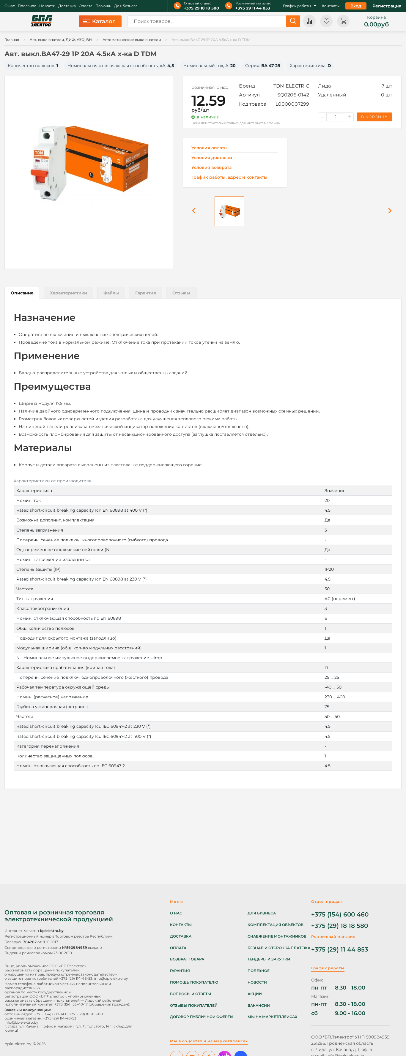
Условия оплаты (209, 147)
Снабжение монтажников (277, 936)
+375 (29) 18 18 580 (339, 925)
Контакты (330, 6)
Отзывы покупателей (194, 1005)
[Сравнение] (309, 21)
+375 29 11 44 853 (252, 8)
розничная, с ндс (209, 87)
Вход (355, 6)
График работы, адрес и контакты (229, 177)
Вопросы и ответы (190, 994)
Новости (47, 6)
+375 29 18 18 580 (201, 8)
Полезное (27, 6)
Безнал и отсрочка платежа (279, 948)
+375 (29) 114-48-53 (75, 978)
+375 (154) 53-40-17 (71, 1004)
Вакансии (259, 1005)
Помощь (103, 6)
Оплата (85, 6)
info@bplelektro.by (111, 978)
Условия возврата (211, 167)
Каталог (103, 21)
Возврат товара (187, 959)
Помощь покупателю (194, 982)
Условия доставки (211, 157)
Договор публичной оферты (201, 1017)
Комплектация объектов (275, 925)
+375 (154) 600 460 (340, 914)
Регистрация (387, 6)
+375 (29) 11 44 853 (339, 949)
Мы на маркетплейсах (272, 1017)
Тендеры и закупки (269, 959)
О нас (9, 6)
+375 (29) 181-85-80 (86, 1014)
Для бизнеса (126, 6)
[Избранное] (326, 21)
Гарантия (180, 971)
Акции (255, 994)
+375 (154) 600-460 (50, 1014)
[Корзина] (343, 21)
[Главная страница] (41, 21)
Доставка (67, 6)
